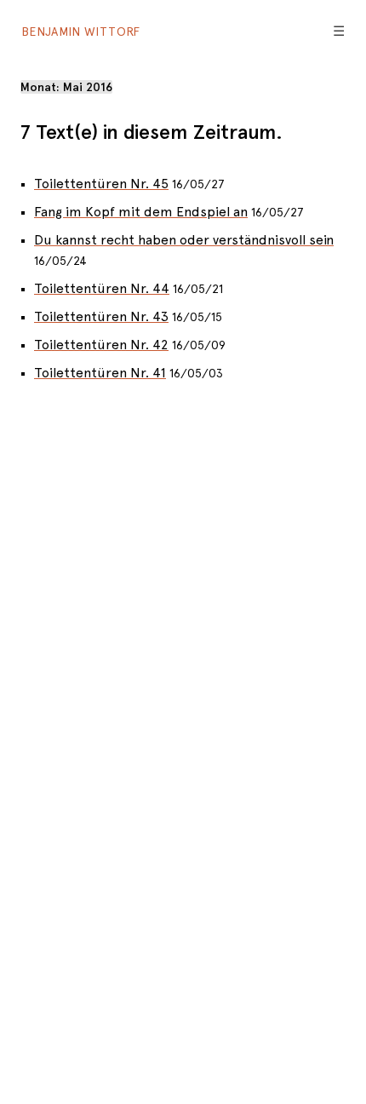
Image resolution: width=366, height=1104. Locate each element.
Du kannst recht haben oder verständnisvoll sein (184, 240)
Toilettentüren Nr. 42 (101, 344)
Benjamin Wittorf (80, 31)
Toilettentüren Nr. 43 (101, 316)
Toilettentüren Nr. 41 (100, 373)
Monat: (66, 87)
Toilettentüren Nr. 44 (101, 288)
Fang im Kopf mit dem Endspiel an (141, 212)
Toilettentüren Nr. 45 (101, 183)
